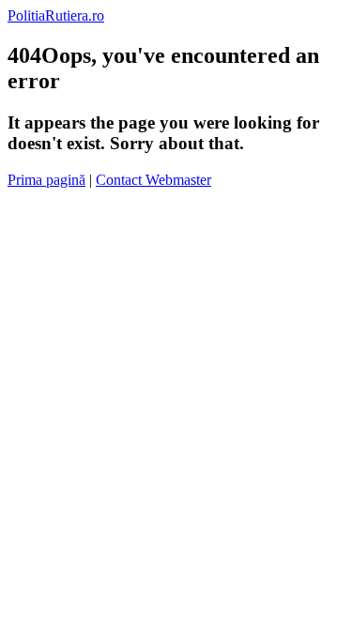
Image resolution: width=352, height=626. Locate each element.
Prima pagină (46, 180)
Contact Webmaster (153, 180)
